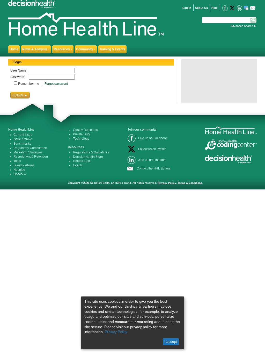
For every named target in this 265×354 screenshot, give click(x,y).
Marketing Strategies (27, 152)
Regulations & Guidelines (91, 152)
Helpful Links (82, 161)
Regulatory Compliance (30, 148)
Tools (17, 161)
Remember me (28, 84)
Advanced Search (242, 25)
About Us (201, 7)
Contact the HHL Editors (154, 168)
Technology (81, 138)
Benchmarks (22, 143)
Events (78, 165)
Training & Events (112, 49)
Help (214, 7)
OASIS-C (19, 174)
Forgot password (56, 84)
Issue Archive (22, 139)
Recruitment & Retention (30, 156)
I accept (170, 341)
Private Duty (81, 134)
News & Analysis (36, 49)
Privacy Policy (167, 182)
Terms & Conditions (190, 182)
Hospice (19, 170)
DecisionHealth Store (88, 157)
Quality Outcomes (85, 130)
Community (85, 49)
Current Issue (22, 135)
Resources (63, 49)
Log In (186, 7)
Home (14, 49)
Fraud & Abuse (23, 165)
